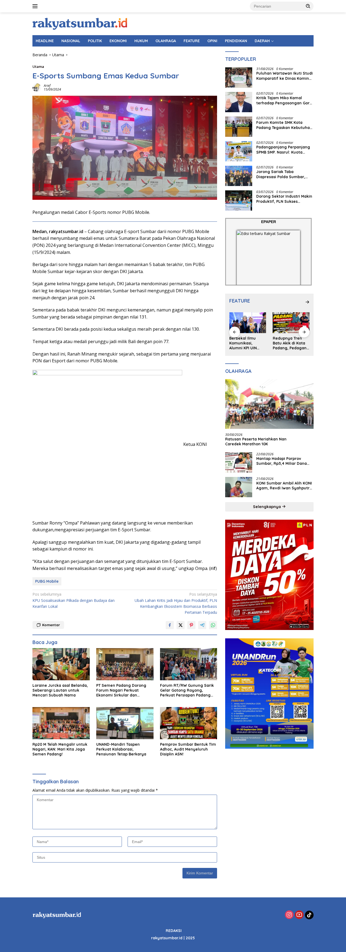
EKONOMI (118, 40)
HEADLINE (45, 40)
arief (47, 85)
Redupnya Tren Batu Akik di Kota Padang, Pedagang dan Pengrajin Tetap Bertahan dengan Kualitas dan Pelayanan (291, 343)
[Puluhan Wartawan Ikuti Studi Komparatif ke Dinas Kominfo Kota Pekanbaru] (238, 77)
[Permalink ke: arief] (36, 87)
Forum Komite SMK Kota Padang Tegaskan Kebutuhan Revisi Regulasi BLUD (284, 125)
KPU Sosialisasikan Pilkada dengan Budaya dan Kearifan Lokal (73, 600)
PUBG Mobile (47, 581)
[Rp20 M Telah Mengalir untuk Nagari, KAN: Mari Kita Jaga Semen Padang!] (61, 723)
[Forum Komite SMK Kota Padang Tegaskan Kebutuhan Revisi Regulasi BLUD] (238, 127)
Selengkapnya (267, 506)
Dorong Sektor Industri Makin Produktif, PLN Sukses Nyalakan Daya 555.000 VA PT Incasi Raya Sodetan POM (284, 199)
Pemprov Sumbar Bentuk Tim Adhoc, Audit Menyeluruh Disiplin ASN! (188, 749)
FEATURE (192, 40)
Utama (38, 66)
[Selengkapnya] (307, 302)
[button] (308, 6)
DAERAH (262, 40)
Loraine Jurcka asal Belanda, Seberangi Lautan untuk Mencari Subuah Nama (60, 690)
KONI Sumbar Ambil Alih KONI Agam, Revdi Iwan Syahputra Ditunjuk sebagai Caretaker (284, 485)
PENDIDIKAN (236, 40)
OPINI (212, 40)
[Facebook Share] (170, 625)
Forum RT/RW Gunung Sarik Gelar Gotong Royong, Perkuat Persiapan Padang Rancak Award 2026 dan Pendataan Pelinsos (187, 690)
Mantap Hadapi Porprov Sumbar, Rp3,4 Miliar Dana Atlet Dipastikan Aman (281, 461)
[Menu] (36, 6)
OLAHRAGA (165, 40)
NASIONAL (70, 40)
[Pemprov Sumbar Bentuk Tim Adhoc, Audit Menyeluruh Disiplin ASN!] (188, 723)
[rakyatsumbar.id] (79, 23)
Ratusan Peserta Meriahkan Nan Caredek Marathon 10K (256, 441)
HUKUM (141, 40)
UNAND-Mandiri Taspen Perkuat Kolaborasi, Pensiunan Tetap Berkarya (121, 749)
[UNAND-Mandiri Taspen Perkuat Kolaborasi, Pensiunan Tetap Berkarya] (125, 723)
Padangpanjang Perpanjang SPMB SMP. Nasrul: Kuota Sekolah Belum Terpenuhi (283, 150)
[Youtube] (299, 915)
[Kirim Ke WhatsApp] (213, 625)
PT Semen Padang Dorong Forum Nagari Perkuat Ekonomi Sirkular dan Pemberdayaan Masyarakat (122, 690)
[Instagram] (289, 915)
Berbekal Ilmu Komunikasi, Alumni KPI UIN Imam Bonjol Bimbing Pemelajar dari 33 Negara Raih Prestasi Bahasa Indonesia (247, 343)
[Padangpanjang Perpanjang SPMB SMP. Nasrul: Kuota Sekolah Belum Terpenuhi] (238, 151)
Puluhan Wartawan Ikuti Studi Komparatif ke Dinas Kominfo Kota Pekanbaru (284, 76)
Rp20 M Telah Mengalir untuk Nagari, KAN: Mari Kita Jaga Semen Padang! (59, 749)
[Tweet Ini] (181, 625)
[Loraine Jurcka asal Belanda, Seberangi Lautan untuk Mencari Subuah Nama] (61, 664)
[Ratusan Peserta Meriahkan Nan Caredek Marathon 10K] (269, 404)
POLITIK (95, 40)
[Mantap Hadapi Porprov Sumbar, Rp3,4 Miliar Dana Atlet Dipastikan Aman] (238, 462)
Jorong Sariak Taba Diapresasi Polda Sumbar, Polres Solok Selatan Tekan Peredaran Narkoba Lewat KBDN (282, 174)
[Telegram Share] (202, 625)
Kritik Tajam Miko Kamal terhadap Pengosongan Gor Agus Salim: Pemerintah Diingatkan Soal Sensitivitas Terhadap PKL (283, 100)
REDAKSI (174, 930)
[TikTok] (309, 915)
